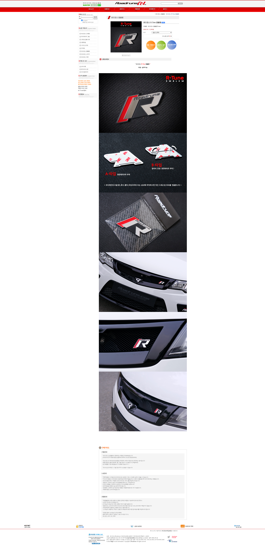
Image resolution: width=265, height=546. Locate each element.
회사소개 (152, 530)
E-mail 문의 (82, 90)
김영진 (147, 536)
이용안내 (174, 530)
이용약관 (158, 530)
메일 (112, 541)
